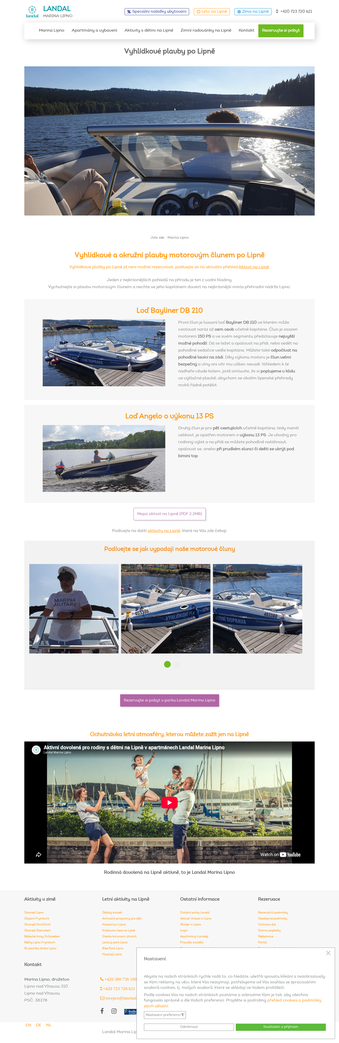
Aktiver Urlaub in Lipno (195, 918)
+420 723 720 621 (296, 12)
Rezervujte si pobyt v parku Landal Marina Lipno (169, 700)
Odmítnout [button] (189, 1027)
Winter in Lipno (190, 924)
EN (28, 1025)
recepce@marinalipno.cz (126, 998)
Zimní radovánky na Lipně (206, 31)
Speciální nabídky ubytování (159, 12)
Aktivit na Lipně (253, 267)
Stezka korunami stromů (119, 936)
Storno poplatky (269, 930)
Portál (262, 942)
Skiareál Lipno (34, 912)
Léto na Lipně (214, 12)
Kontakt (246, 31)
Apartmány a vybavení (94, 31)
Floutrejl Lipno (112, 954)
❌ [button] (328, 953)
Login (184, 930)
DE (38, 1025)
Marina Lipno (51, 31)
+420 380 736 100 (120, 979)
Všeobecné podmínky (272, 918)
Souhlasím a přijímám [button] (280, 1027)
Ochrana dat (267, 924)
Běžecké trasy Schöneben (42, 936)
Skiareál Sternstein (37, 930)
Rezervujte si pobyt (281, 31)
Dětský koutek (112, 912)
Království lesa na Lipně (118, 930)
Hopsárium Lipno (114, 924)
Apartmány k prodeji (194, 936)
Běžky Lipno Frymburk (39, 942)
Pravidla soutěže (191, 942)
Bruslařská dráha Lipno (40, 948)
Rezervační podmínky (273, 912)
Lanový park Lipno (115, 942)
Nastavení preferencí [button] (165, 1015)
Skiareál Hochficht (37, 924)
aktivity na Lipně (164, 531)
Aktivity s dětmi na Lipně (149, 31)
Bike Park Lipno (112, 948)
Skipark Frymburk (36, 918)
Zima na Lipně (255, 12)
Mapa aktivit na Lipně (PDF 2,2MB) (169, 514)
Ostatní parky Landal (194, 912)
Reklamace (265, 936)
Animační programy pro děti (121, 918)
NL (49, 1025)
